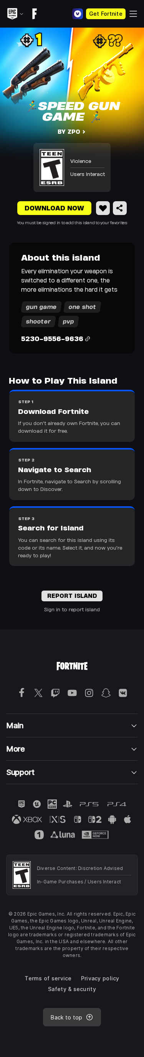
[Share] (120, 208)
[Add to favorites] (103, 208)
